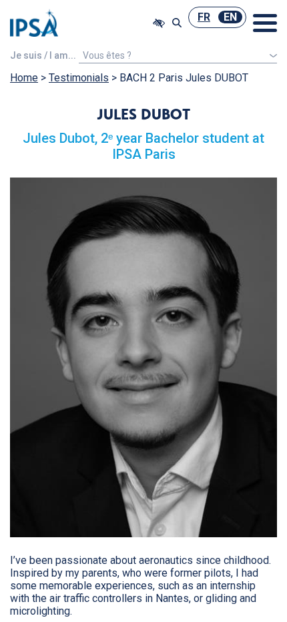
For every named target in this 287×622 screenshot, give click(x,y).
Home (24, 77)
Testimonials (79, 77)
